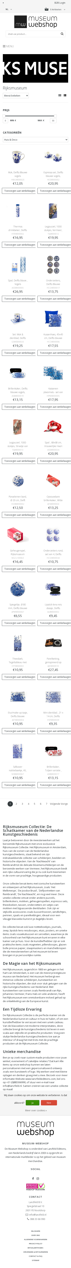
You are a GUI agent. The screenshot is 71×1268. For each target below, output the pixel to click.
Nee (49, 1102)
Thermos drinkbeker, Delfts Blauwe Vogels (18, 230)
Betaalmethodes (35, 1248)
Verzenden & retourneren (35, 1252)
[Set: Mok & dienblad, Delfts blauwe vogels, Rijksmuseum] (18, 318)
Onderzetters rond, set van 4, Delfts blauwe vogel (53, 554)
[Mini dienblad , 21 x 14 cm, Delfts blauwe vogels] (53, 696)
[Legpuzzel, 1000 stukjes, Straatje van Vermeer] (18, 426)
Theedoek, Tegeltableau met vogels (18, 662)
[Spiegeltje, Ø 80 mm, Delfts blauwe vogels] (18, 588)
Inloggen (35, 1231)
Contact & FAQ (35, 1256)
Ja (33, 1102)
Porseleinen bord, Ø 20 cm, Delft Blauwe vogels (18, 500)
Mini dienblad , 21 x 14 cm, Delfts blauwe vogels (53, 716)
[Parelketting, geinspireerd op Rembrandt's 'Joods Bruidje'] (53, 642)
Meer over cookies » (36, 1110)
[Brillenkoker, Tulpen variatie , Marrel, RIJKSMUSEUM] (53, 750)
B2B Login (60, 2)
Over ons (35, 1235)
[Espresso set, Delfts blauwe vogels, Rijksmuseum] (53, 156)
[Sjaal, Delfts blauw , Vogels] (18, 264)
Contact (35, 1196)
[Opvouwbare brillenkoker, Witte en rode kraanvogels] (53, 480)
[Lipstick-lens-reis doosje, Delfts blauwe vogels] (53, 588)
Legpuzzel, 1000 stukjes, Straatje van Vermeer (18, 446)
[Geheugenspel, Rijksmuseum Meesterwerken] (18, 534)
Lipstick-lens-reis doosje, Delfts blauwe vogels (53, 608)
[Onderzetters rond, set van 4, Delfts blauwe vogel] (53, 534)
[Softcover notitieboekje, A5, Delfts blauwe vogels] (18, 750)
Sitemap (35, 1260)
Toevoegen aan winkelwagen (19, 190)
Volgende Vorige (59, 803)
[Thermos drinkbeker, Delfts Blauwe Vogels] (18, 210)
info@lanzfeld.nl (37, 1214)
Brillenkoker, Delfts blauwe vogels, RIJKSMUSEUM (17, 392)
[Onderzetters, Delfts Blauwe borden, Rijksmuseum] (53, 264)
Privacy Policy (35, 1243)
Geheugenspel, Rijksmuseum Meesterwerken (18, 554)
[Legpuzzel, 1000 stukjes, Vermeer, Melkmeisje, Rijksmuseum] (53, 210)
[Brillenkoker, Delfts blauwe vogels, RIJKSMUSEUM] (18, 372)
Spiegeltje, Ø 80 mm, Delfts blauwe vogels (17, 608)
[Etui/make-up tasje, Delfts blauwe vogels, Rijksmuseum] (18, 696)
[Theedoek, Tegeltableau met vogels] (18, 642)
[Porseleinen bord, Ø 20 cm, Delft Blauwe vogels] (18, 480)
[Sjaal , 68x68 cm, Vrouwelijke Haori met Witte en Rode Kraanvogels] (53, 426)
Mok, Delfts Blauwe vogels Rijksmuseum (17, 176)
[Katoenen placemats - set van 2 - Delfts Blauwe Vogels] (53, 372)
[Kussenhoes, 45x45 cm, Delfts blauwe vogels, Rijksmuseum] (53, 318)
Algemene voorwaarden (35, 1239)
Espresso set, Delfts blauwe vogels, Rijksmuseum (53, 176)
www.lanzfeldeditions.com (40, 1079)
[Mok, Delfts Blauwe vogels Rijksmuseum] (18, 156)
